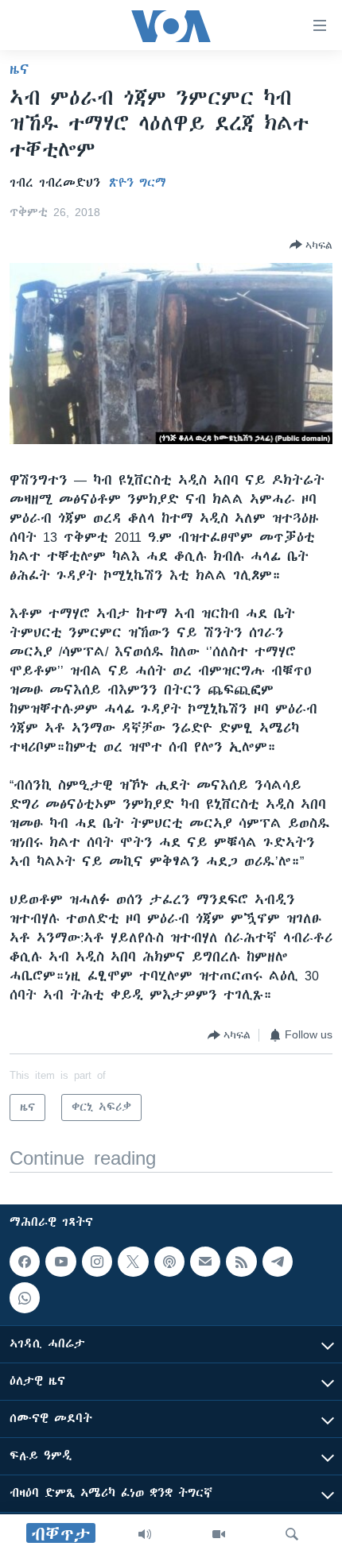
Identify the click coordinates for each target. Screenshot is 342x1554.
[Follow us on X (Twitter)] (133, 1262)
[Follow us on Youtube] (60, 1262)
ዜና (19, 69)
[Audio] (145, 1534)
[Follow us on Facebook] (25, 1262)
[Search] (292, 1534)
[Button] (311, 244)
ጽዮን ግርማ (137, 183)
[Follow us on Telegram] (277, 1262)
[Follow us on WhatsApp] (25, 1298)
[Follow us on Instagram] (97, 1262)
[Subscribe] (205, 1262)
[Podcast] (169, 1262)
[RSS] (241, 1262)
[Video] (219, 1534)
